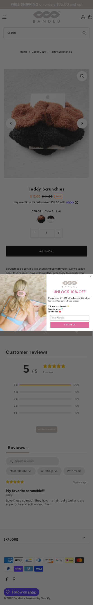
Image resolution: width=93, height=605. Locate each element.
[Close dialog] (90, 276)
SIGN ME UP (69, 325)
